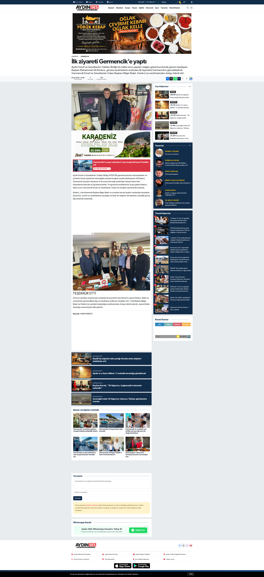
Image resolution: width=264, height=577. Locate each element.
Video (90, 2)
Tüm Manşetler (110, 559)
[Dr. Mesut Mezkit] (159, 203)
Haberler (74, 56)
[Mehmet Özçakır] (159, 153)
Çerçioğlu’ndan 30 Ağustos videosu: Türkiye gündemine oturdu (180, 127)
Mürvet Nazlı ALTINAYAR (174, 180)
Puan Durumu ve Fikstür (81, 559)
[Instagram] (187, 545)
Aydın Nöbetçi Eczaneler (82, 554)
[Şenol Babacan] (159, 173)
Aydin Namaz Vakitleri (143, 554)
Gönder (78, 498)
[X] (183, 545)
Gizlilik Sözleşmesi (146, 574)
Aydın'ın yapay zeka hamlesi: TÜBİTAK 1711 (176, 194)
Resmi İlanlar (175, 8)
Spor (157, 8)
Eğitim (141, 8)
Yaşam (134, 8)
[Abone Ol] (191, 78)
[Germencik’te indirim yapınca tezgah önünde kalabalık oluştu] (85, 420)
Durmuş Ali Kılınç (172, 160)
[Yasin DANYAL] (159, 193)
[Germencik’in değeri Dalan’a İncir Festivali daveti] (111, 444)
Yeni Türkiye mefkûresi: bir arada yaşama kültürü (177, 204)
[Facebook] (179, 545)
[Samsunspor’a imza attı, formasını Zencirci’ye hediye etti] (138, 444)
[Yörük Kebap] (132, 33)
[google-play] (141, 566)
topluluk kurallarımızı (92, 505)
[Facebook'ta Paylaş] (167, 78)
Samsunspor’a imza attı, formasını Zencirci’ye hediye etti (137, 454)
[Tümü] (190, 86)
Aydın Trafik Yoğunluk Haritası (176, 554)
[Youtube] (191, 545)
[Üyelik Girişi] (191, 2)
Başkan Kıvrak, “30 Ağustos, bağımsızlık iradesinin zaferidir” (180, 116)
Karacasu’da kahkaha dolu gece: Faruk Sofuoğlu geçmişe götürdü (180, 137)
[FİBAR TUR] (111, 145)
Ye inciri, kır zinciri (172, 154)
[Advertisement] (111, 216)
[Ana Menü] (192, 8)
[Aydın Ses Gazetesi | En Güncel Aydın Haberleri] (86, 7)
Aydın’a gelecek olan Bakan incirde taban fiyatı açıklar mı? (176, 164)
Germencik (85, 56)
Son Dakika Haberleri (142, 559)
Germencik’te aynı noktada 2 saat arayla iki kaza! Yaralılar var (84, 454)
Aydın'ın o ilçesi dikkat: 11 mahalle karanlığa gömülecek (180, 106)
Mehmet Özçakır (172, 151)
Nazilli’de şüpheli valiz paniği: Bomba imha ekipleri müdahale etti (179, 96)
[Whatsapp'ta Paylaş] (175, 78)
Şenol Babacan (171, 171)
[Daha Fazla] (179, 78)
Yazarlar (100, 2)
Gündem (119, 8)
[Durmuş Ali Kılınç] (159, 163)
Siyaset (111, 8)
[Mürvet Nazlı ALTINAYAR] (159, 183)
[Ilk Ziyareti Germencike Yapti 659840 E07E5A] (111, 261)
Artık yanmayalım (171, 174)
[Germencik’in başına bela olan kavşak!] (111, 420)
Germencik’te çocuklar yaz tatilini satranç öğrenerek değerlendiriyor (136, 431)
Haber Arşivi (170, 559)
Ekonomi (149, 8)
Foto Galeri (79, 2)
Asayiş (127, 8)
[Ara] (188, 8)
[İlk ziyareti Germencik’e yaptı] (111, 106)
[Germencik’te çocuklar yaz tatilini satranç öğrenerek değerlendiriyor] (138, 420)
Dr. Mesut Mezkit (172, 200)
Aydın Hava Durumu (111, 554)
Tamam (191, 574)
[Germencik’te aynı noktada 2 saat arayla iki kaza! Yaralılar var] (85, 444)
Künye (110, 2)
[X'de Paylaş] (171, 78)
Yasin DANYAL (170, 190)
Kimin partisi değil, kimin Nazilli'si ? (178, 184)
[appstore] (123, 566)
